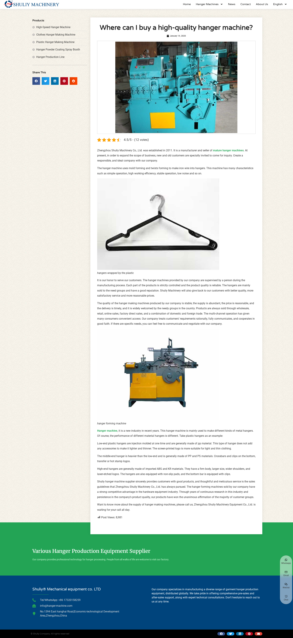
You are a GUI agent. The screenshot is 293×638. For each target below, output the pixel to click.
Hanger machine (107, 430)
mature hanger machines (228, 150)
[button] (36, 81)
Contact (245, 4)
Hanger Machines (207, 4)
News (231, 4)
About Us (262, 4)
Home (187, 4)
